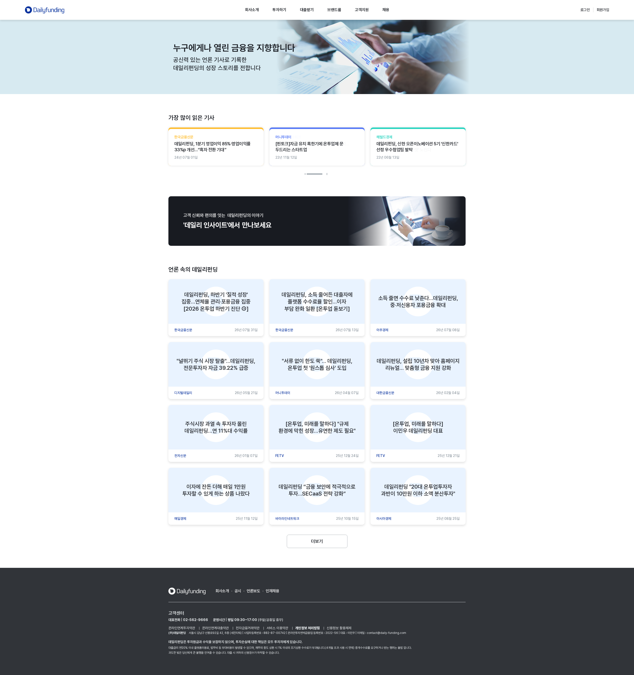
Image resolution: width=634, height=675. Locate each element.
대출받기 (307, 9)
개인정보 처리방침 (307, 628)
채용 (385, 9)
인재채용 (272, 591)
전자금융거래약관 (248, 628)
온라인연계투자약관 (181, 628)
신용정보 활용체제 (339, 628)
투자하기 (279, 9)
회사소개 (252, 9)
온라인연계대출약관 (215, 628)
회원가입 (603, 10)
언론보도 (253, 591)
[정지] (326, 174)
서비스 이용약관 (277, 628)
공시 (238, 591)
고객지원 (362, 9)
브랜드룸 (334, 9)
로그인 (585, 10)
